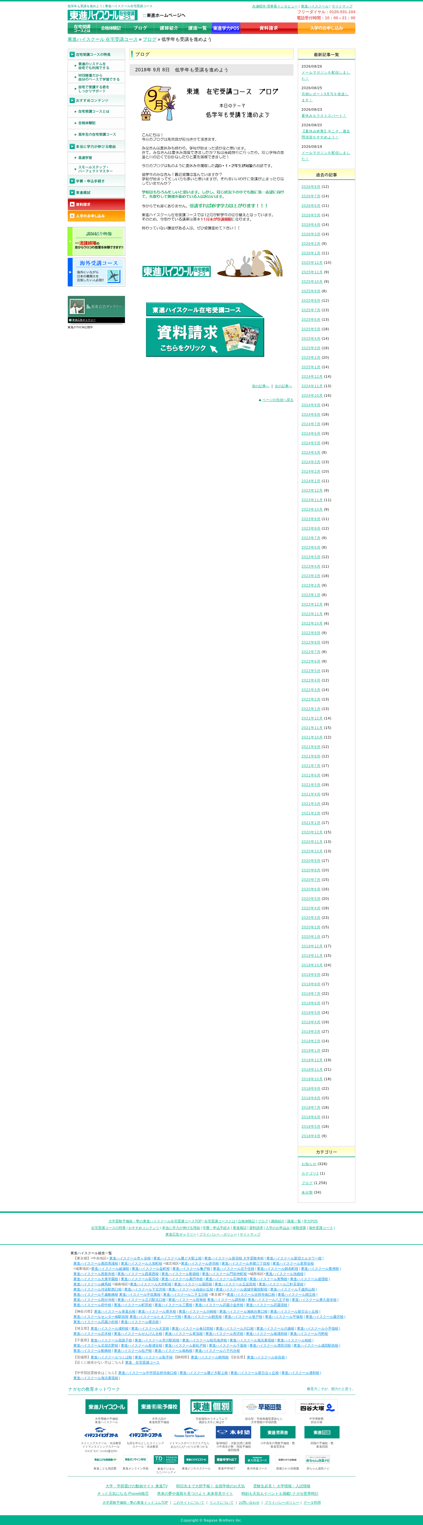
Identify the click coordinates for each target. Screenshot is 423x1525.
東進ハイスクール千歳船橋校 (95, 1295)
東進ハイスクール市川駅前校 (157, 1340)
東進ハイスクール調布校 (226, 1300)
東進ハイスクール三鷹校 (174, 1305)
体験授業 (299, 1228)
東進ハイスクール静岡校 (210, 1357)
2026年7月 (311, 196)
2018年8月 (311, 1098)
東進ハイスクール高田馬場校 (95, 1263)
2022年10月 (312, 623)
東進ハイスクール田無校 (187, 1300)
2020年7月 (311, 880)
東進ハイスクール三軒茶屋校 (281, 1284)
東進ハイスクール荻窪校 (140, 1279)
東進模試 (240, 1228)
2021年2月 (311, 813)
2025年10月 (312, 282)
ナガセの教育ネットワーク (94, 1389)
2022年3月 (311, 690)
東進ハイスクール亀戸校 (191, 1269)
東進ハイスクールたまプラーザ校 (155, 1317)
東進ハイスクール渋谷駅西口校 (97, 1289)
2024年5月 (311, 443)
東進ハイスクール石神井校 (226, 1279)
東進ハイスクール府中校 (92, 1305)
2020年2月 (311, 927)
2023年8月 (311, 528)
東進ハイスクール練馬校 (92, 1284)
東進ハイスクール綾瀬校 (110, 1269)
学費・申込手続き (216, 1228)
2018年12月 (312, 1060)
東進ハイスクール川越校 (275, 1328)
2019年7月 (311, 994)
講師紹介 (278, 1221)
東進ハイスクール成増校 (309, 1279)
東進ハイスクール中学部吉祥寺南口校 (147, 1373)
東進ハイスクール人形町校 (141, 1263)
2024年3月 (311, 462)
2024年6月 (311, 434)
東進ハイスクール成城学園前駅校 (242, 1289)
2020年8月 (311, 870)
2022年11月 (312, 614)
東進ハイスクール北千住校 (233, 1269)
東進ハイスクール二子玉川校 (185, 1295)
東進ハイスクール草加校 (184, 1334)
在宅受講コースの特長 (108, 1228)
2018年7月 (311, 1108)
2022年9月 (311, 633)
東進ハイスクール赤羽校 (200, 1263)
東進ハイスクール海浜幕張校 (252, 1340)
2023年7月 (311, 538)
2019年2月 (311, 1041)
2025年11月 (312, 272)
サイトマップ (342, 6)
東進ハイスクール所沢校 (224, 1334)
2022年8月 (311, 642)
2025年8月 (311, 301)
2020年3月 (311, 918)
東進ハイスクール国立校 (297, 1295)
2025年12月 (312, 263)
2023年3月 (311, 576)
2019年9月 (311, 975)
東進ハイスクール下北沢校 (145, 1289)
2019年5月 (311, 1013)
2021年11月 (312, 728)
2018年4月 (311, 1136)
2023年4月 (311, 566)
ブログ (150, 39)
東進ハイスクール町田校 (133, 1305)
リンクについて (221, 1503)
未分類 (307, 1192)
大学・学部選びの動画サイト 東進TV (137, 1486)
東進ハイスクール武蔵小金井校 (219, 1305)
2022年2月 (311, 699)
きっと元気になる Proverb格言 (123, 1493)
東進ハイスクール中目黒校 (140, 1295)
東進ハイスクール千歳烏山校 (292, 1289)
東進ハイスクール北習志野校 (95, 1345)
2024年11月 (312, 386)
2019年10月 (312, 965)
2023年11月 (312, 500)
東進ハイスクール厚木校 (157, 1312)
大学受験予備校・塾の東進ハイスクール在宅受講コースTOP (155, 1221)
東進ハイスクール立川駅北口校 (141, 1300)
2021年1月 (311, 823)
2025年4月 (311, 339)
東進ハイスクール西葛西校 (138, 1274)
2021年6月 (311, 775)
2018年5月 (311, 1127)
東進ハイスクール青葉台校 (115, 1312)
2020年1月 (311, 937)
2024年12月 (312, 377)
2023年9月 (311, 519)
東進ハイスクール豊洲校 (320, 1269)
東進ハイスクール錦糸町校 (277, 1269)
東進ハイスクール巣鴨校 (268, 1279)
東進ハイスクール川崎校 (198, 1312)
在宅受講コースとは (219, 1221)
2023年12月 (312, 490)
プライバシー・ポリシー (218, 1234)
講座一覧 (294, 1221)
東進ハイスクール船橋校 (92, 1351)
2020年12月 (312, 832)
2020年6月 (311, 889)
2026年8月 (311, 187)
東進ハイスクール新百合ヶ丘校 (294, 1312)
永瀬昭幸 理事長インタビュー (275, 6)
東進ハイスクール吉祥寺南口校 (251, 1295)
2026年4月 (311, 225)
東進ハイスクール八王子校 (268, 1300)
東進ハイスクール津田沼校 (270, 1345)
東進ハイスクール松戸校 (133, 1351)
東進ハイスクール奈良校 (266, 1357)
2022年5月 (311, 671)
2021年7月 (311, 766)
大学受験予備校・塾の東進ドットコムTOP (135, 1503)
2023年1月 (311, 595)
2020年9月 (311, 861)
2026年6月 (311, 206)
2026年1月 (311, 253)
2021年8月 (311, 756)
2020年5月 (311, 899)
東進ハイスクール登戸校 (243, 1317)
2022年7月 (311, 652)
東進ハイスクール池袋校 (285, 1274)
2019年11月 (312, 956)
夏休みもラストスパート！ (324, 116)
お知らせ (309, 1164)
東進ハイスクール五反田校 (235, 1284)
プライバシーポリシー (282, 1503)
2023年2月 (311, 585)
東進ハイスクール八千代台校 (217, 1351)
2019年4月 (311, 1022)
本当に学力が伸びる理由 (181, 1228)
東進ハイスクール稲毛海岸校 (204, 1340)
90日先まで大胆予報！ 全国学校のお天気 (210, 1486)
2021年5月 (311, 785)
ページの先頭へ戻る (278, 400)
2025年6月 (311, 320)
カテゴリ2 (310, 1173)
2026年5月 (311, 215)
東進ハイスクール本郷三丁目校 (246, 1263)
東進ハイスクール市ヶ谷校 (130, 1258)
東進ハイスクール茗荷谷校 (293, 1263)
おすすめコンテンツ (143, 1228)
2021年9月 (311, 747)
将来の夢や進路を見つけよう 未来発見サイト (195, 1493)
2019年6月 (311, 1003)
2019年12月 (312, 946)
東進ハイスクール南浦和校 (266, 1334)
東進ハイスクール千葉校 (228, 1345)
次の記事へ (283, 386)
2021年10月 (312, 737)
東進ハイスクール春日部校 (192, 1328)
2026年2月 (311, 244)
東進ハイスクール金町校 (151, 1269)
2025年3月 (311, 348)
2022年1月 (311, 709)
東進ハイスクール (315, 6)
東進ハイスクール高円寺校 (182, 1279)
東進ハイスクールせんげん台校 (138, 1334)
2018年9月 (311, 1089)
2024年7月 (311, 424)
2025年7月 (311, 310)
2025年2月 (311, 358)
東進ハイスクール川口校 (235, 1328)
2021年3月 (311, 804)
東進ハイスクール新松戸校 (185, 1345)
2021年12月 (312, 718)
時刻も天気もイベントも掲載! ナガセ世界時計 (280, 1493)
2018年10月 (312, 1079)
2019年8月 (311, 984)
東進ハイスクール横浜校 (140, 1322)
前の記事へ (260, 386)
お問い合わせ (249, 1503)
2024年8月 (311, 415)
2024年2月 (311, 471)
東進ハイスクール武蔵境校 (266, 1305)
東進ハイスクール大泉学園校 (95, 1279)
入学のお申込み (278, 1228)
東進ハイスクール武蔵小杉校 (95, 1322)
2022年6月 (311, 661)
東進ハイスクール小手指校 (317, 1328)
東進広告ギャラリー (84, 319)
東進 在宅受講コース (142, 1362)
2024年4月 (311, 453)
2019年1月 (311, 1051)
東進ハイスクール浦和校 (110, 1328)
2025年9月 (311, 291)
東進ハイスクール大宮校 (150, 1328)
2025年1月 (311, 367)
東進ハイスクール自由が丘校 (190, 1289)
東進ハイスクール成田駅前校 (316, 1345)
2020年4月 (311, 908)
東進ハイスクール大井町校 (151, 1284)
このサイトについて (188, 1503)
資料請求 (256, 1228)
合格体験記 (246, 1221)
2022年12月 (312, 604)
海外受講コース (321, 1228)
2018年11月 (312, 1070)
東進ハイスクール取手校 (154, 1357)
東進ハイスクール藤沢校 (325, 1317)
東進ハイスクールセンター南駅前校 (101, 1317)
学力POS (311, 1221)
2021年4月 (311, 794)
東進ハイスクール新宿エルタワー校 (294, 1258)
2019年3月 (311, 1032)
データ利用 (312, 1503)
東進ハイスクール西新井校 (94, 1274)
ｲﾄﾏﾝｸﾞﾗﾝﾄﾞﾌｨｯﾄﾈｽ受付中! (101, 1451)
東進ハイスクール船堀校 (180, 1274)
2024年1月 (311, 481)
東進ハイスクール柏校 (294, 1340)
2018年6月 (311, 1117)
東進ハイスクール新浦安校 (141, 1345)
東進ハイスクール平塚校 (284, 1317)
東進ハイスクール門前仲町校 (224, 1274)
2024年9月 (311, 405)
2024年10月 (312, 396)
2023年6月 (311, 547)
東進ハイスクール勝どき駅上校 (177, 1258)
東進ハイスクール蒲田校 (193, 1284)
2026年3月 (311, 234)
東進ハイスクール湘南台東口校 (243, 1312)
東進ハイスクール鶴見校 (203, 1317)
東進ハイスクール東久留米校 (314, 1300)
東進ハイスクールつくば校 (111, 1357)
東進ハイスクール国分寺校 (94, 1300)
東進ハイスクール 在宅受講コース (103, 39)
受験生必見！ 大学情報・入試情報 (281, 1486)
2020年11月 (312, 842)
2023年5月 (311, 557)
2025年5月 (311, 329)
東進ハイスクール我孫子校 (111, 1340)
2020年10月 (312, 851)
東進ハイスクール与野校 (309, 1334)
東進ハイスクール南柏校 (174, 1351)
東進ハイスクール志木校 (92, 1334)
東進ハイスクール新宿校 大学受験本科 (234, 1258)
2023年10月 (312, 509)
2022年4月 (311, 680)
